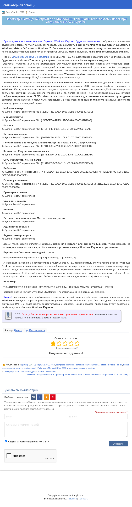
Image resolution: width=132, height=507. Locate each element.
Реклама (72, 498)
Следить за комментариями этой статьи (28, 441)
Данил (18, 330)
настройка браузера (65, 365)
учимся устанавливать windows (81, 368)
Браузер (24, 365)
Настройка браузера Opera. (87, 365)
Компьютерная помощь (18, 5)
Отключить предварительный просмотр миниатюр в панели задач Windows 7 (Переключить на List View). (77, 374)
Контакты (83, 498)
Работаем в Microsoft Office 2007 (51, 368)
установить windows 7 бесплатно (31, 56)
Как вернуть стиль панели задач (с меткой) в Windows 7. (30, 371)
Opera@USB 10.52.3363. (44, 365)
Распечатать (37, 330)
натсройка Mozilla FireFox (111, 365)
